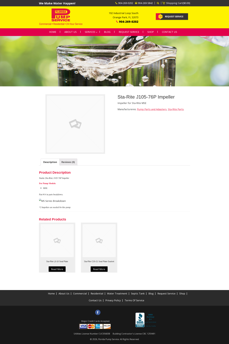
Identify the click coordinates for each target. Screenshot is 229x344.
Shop (182, 293)
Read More (57, 269)
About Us (64, 293)
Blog (151, 293)
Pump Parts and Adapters (152, 109)
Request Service (166, 293)
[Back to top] (225, 340)
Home (51, 293)
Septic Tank (138, 293)
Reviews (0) (68, 162)
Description (50, 162)
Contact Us (95, 300)
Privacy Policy (113, 300)
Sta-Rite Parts (176, 109)
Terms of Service (134, 300)
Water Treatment (117, 293)
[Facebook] (97, 312)
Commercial (80, 293)
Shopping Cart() (178, 3)
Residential (97, 293)
